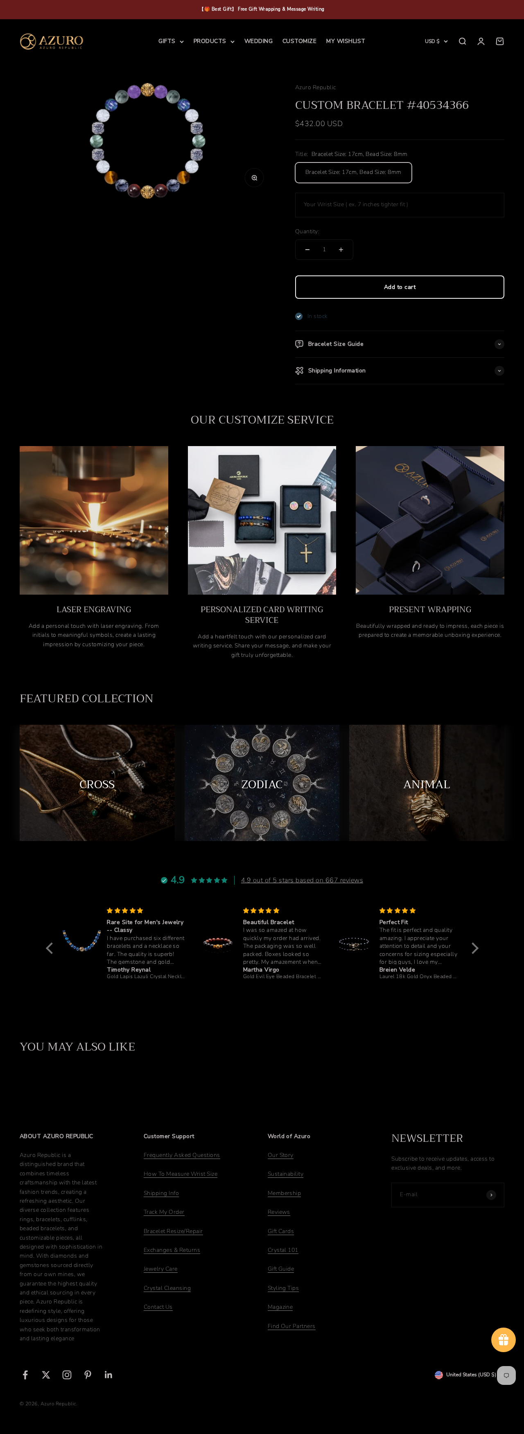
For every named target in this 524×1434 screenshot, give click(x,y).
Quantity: (307, 231)
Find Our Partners (292, 1326)
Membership (284, 1193)
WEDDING (258, 41)
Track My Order (164, 1212)
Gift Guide (281, 1269)
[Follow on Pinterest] (87, 1374)
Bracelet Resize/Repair (173, 1231)
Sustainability (286, 1174)
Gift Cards (281, 1231)
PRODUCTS (210, 41)
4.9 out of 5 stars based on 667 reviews (302, 880)
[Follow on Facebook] (25, 1374)
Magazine (280, 1307)
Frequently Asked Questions (182, 1155)
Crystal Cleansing (167, 1288)
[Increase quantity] (341, 249)
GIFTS (166, 41)
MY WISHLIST (345, 41)
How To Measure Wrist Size (180, 1174)
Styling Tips (283, 1288)
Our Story (281, 1155)
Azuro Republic (315, 87)
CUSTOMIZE (299, 41)
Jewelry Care (161, 1269)
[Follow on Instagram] (66, 1374)
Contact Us (158, 1307)
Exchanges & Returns (172, 1250)
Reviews (279, 1212)
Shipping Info (161, 1193)
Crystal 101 (283, 1250)
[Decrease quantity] (307, 249)
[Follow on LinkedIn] (108, 1374)
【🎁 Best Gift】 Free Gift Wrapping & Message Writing (262, 9)
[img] (68, 910)
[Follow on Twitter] (46, 1374)
